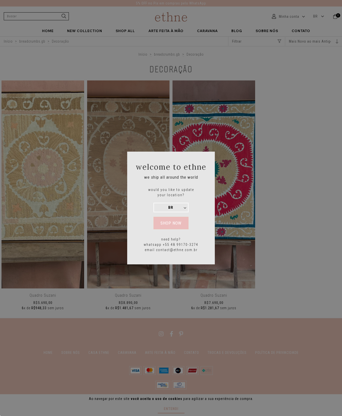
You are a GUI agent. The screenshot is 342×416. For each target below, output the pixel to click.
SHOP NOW (171, 223)
